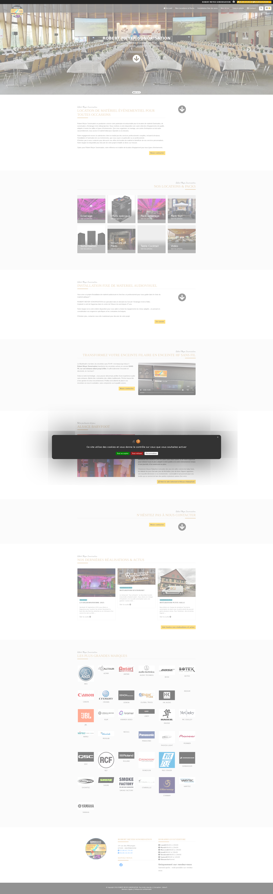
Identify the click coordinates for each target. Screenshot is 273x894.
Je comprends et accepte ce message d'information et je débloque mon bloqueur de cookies (136, 101)
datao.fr (140, 112)
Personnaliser (151, 453)
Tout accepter (123, 453)
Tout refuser (137, 453)
